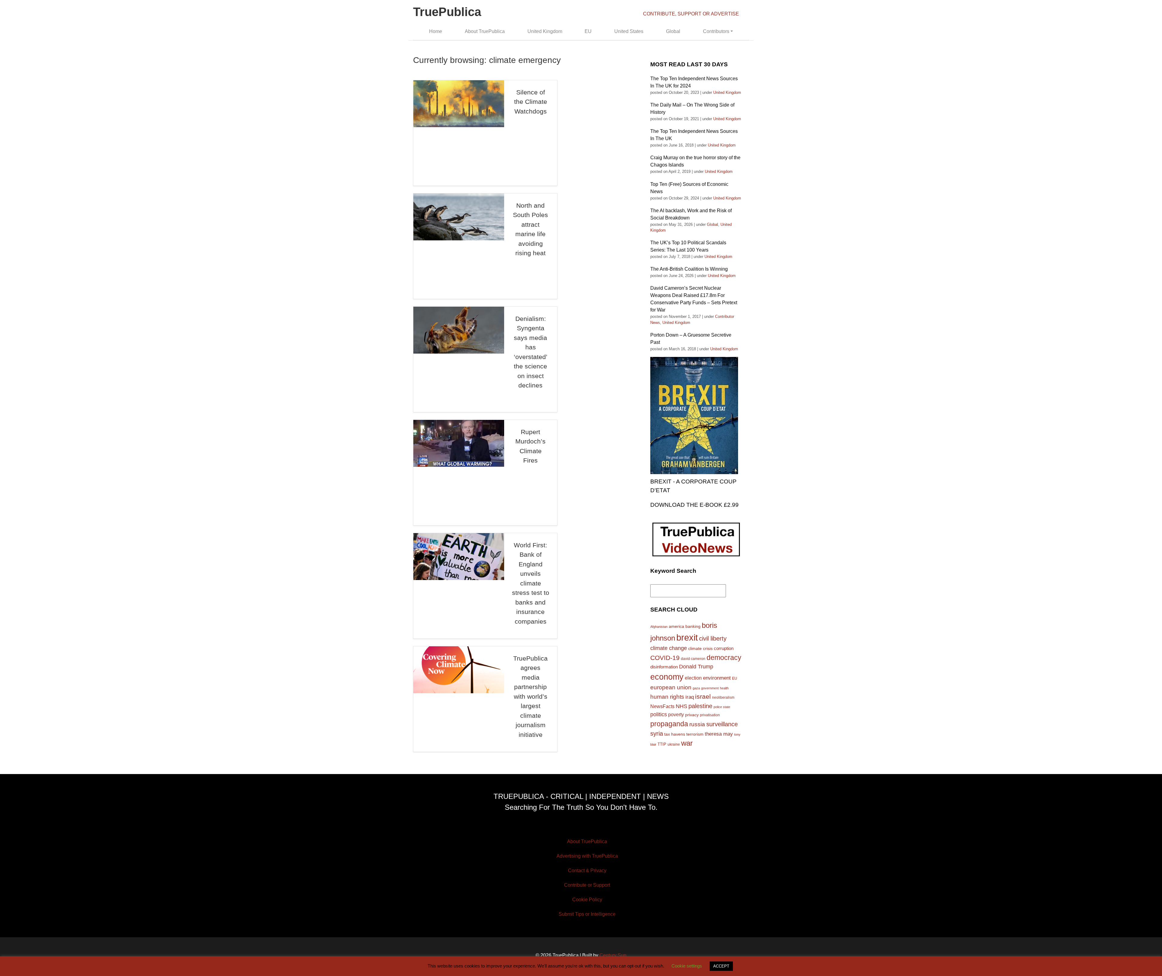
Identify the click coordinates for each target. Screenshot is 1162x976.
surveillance (722, 724)
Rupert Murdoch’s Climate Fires (530, 446)
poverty (676, 714)
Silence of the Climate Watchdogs (530, 102)
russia (697, 724)
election (693, 678)
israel (703, 696)
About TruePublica (485, 31)
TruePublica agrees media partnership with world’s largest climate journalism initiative (530, 696)
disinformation (664, 666)
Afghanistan (659, 626)
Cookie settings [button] (686, 965)
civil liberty (713, 638)
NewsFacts (662, 706)
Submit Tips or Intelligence (587, 914)
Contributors (716, 31)
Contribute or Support (587, 885)
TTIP (662, 744)
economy (667, 676)
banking (693, 626)
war (687, 743)
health (724, 688)
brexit (687, 637)
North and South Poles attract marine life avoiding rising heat (530, 229)
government (710, 688)
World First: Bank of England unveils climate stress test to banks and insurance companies (530, 583)
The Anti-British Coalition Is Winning (689, 269)
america (676, 626)
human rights (667, 697)
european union (670, 687)
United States (628, 31)
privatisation (710, 715)
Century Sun (612, 955)
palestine (700, 706)
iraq (689, 697)
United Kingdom (544, 31)
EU (588, 31)
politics (658, 714)
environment (717, 678)
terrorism (695, 734)
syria (656, 733)
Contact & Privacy (587, 870)
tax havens (674, 734)
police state (722, 707)
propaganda (669, 724)
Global (673, 31)
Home (435, 31)
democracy (724, 657)
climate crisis (700, 648)
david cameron (693, 659)
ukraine (674, 744)
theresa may (719, 734)
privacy (692, 715)
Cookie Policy (587, 899)
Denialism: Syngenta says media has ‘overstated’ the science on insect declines (530, 352)
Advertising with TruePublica (587, 856)
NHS (681, 706)
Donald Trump (696, 667)
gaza (696, 688)
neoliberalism (723, 697)
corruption (724, 648)
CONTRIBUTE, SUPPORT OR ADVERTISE (691, 13)
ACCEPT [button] (721, 966)
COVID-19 (665, 657)
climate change (668, 648)
